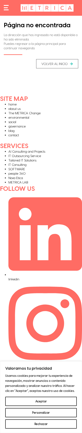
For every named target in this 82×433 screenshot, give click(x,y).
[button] (57, 63)
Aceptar (41, 401)
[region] (41, 397)
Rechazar (41, 424)
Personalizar (41, 412)
